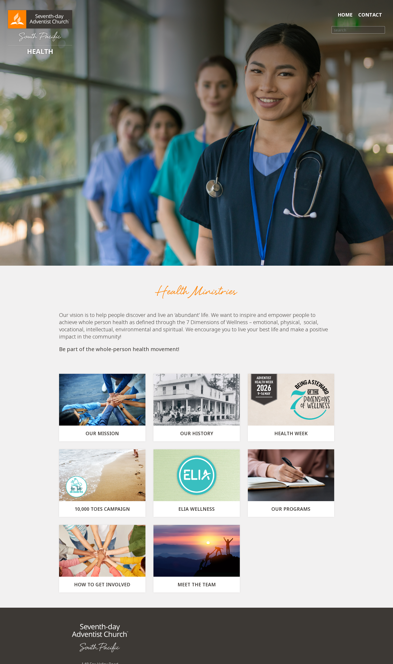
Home (345, 14)
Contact (370, 14)
